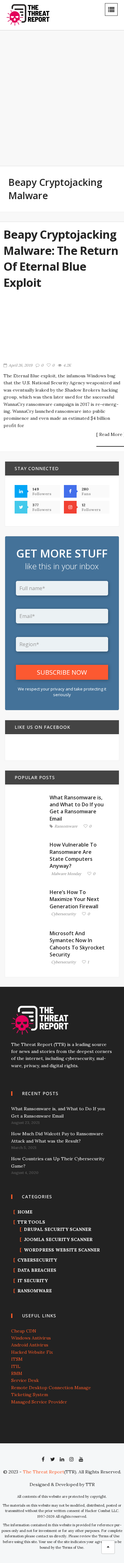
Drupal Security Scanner (57, 1229)
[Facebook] (43, 1459)
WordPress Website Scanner (62, 1250)
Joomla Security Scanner (58, 1239)
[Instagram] (71, 1459)
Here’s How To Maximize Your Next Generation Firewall (74, 899)
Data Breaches (36, 1270)
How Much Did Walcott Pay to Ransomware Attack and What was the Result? (57, 1137)
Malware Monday (66, 874)
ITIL (15, 1366)
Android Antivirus (29, 1345)
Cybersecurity (63, 914)
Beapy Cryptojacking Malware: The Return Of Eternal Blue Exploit (60, 258)
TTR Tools (31, 1222)
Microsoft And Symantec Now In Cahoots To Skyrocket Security (77, 944)
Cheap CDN (23, 1331)
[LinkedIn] (62, 1459)
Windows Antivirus (31, 1338)
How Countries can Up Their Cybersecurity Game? (57, 1162)
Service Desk (25, 1380)
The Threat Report (43, 1472)
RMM (16, 1373)
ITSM (17, 1359)
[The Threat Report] (28, 14)
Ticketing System (29, 1394)
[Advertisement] (62, 102)
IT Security (32, 1280)
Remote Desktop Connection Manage (51, 1387)
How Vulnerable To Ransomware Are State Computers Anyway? (73, 855)
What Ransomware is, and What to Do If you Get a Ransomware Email (77, 808)
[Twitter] (52, 1459)
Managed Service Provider (39, 1402)
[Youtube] (81, 1459)
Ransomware (65, 826)
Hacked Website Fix (32, 1352)
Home (24, 1212)
